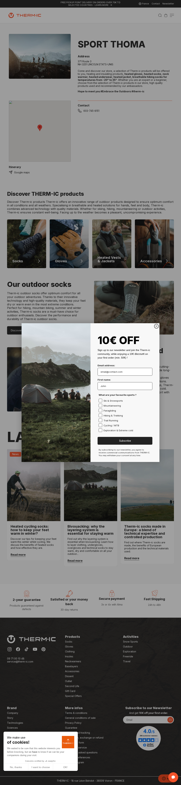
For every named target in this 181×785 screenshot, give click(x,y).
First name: (104, 379)
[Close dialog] (156, 326)
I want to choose (40, 767)
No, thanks (16, 767)
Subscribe (125, 440)
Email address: (106, 365)
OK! (65, 767)
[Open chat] (173, 777)
